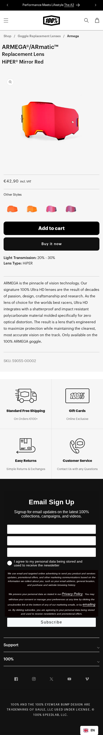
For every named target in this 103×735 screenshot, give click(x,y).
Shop (7, 36)
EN (93, 730)
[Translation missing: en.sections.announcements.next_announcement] (95, 5)
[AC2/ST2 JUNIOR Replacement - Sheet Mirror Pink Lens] (71, 209)
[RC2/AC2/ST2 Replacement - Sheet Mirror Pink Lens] (51, 209)
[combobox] (89, 730)
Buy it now (51, 244)
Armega (73, 36)
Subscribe (51, 622)
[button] (6, 20)
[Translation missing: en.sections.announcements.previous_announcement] (7, 5)
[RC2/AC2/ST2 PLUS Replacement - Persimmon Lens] (32, 209)
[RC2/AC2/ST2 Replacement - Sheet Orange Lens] (12, 209)
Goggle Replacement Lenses (39, 36)
